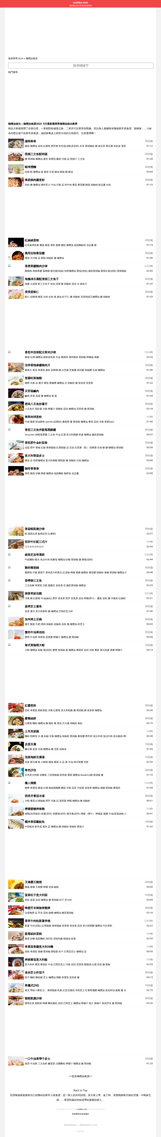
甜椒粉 (59, 408)
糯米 (45, 826)
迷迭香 (81, 382)
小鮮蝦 (44, 761)
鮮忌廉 (101, 184)
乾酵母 (53, 559)
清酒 (58, 283)
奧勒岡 (65, 421)
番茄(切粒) (82, 270)
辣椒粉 (49, 624)
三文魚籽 (42, 1063)
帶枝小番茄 (36, 990)
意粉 (27, 184)
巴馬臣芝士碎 (66, 611)
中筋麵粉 (29, 559)
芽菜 (32, 395)
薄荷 (52, 245)
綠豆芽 (101, 145)
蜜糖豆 (51, 585)
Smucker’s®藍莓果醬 (36, 434)
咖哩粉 (84, 572)
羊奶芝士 (80, 990)
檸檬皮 (99, 813)
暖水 (37, 559)
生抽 (94, 369)
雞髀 (27, 382)
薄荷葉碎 (73, 357)
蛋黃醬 (49, 637)
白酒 (32, 357)
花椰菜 (43, 774)
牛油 (53, 184)
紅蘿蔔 (46, 145)
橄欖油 (33, 145)
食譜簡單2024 (15, 58)
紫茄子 (41, 572)
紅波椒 (66, 572)
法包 (78, 460)
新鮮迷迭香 (49, 357)
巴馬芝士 (68, 1003)
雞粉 (51, 723)
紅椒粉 (122, 598)
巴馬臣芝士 (70, 951)
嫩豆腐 (28, 749)
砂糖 (38, 473)
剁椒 (46, 736)
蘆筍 (45, 158)
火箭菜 (33, 283)
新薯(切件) (46, 813)
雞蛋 (47, 245)
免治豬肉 (118, 736)
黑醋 (58, 977)
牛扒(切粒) (35, 925)
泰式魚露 (104, 649)
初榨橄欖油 (70, 270)
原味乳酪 (58, 938)
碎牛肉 (68, 184)
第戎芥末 (106, 1003)
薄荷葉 (124, 145)
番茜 (97, 649)
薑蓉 (46, 171)
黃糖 (112, 649)
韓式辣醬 (78, 761)
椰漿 (55, 649)
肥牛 (32, 447)
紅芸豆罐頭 (69, 990)
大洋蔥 (33, 257)
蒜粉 (105, 598)
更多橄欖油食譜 (80, 1076)
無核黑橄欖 (54, 787)
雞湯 (62, 171)
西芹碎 (88, 736)
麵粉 (35, 723)
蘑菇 (58, 158)
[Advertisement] (80, 33)
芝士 (45, 977)
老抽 (51, 886)
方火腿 (65, 723)
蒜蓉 (40, 145)
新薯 (27, 925)
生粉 (108, 184)
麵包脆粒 (52, 1003)
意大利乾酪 (67, 710)
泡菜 (27, 761)
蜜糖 (58, 245)
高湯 (38, 395)
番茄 (74, 184)
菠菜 (32, 899)
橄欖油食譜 (32, 58)
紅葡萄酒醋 (91, 990)
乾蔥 (81, 434)
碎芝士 (81, 624)
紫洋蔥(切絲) (57, 270)
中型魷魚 (29, 826)
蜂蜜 (43, 473)
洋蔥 (64, 158)
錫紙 (56, 886)
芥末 (40, 912)
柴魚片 (83, 283)
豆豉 (71, 447)
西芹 (55, 598)
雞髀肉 (28, 572)
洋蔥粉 (114, 598)
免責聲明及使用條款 (80, 1114)
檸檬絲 (90, 357)
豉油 (52, 283)
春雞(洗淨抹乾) (33, 813)
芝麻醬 (72, 369)
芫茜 (91, 649)
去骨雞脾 (29, 912)
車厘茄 (52, 158)
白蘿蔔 (28, 723)
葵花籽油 (110, 990)
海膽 (27, 283)
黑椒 (107, 964)
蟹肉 (27, 637)
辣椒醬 (88, 369)
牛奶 (38, 624)
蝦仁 (27, 296)
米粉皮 (117, 145)
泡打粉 (49, 938)
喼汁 (91, 1003)
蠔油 (57, 171)
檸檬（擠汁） (88, 813)
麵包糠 (39, 977)
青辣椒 (61, 649)
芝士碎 (68, 899)
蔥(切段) (47, 649)
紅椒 (43, 447)
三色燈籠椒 (53, 774)
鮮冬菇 (38, 826)
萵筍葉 (63, 774)
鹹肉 (27, 395)
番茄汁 (80, 826)
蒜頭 (65, 408)
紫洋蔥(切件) (74, 813)
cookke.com (82, 1109)
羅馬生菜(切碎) (109, 270)
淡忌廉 (90, 245)
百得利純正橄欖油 (90, 296)
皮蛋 (35, 749)
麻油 (70, 171)
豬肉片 (28, 369)
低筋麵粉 (58, 473)
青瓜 (35, 369)
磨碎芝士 (45, 184)
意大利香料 (41, 611)
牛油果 (33, 637)
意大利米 (29, 964)
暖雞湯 (87, 964)
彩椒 (40, 649)
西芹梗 (54, 145)
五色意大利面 (32, 774)
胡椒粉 (94, 184)
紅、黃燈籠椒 (50, 990)
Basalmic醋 (86, 774)
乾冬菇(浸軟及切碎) (69, 145)
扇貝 (27, 1063)
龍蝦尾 (38, 1003)
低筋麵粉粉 (80, 245)
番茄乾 (43, 964)
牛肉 (27, 421)
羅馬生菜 (32, 533)
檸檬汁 (51, 408)
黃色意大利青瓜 (54, 572)
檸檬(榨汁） (90, 598)
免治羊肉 (98, 736)
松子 (61, 899)
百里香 (89, 382)
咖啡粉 (67, 473)
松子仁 (65, 296)
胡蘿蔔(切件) (59, 813)
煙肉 (43, 624)
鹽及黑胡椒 (94, 270)
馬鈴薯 (38, 408)
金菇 (27, 447)
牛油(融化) (46, 598)
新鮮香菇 (42, 710)
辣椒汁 (97, 1003)
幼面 (27, 171)
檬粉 (27, 145)
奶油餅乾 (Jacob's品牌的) (49, 421)
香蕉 (27, 473)
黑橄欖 (52, 382)
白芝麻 (65, 369)
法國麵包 (60, 1063)
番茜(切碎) (87, 559)
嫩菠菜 (52, 1063)
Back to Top (80, 1090)
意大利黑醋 (72, 434)
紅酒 (63, 434)
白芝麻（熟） (82, 447)
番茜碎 (64, 357)
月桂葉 (80, 787)
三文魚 (81, 158)
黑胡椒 (31, 158)
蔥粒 (48, 369)
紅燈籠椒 (61, 447)
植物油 (66, 938)
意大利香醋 (51, 460)
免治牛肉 (45, 559)
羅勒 (43, 257)
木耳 (82, 145)
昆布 (74, 283)
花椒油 (62, 749)
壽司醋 (81, 369)
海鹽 (96, 357)
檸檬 (72, 572)
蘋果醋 (46, 270)
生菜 (51, 171)
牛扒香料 (107, 925)
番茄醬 (81, 184)
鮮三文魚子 (44, 283)
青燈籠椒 (51, 447)
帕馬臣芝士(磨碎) (47, 533)
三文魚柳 (29, 585)
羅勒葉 (61, 460)
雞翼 (27, 886)
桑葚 (42, 245)
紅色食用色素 (32, 245)
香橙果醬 (37, 270)
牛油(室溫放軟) (117, 813)
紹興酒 (33, 296)
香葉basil (109, 421)
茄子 (27, 977)
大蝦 (27, 649)
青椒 (38, 447)
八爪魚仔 (29, 408)
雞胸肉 (28, 270)
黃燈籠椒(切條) (125, 270)
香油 (59, 723)
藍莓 (73, 938)
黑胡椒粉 (89, 145)
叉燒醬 (39, 886)
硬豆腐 (109, 145)
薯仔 (41, 382)
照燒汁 (73, 158)
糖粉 (63, 245)
